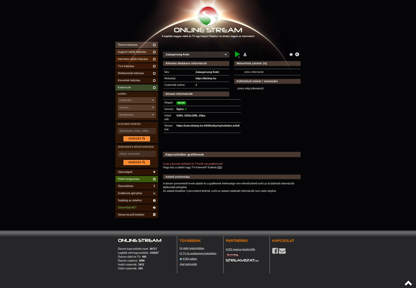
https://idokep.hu (205, 78)
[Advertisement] (232, 46)
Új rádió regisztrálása (192, 248)
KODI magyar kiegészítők (240, 249)
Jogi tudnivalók (188, 264)
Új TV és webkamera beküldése (198, 253)
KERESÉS (135, 138)
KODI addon (189, 258)
